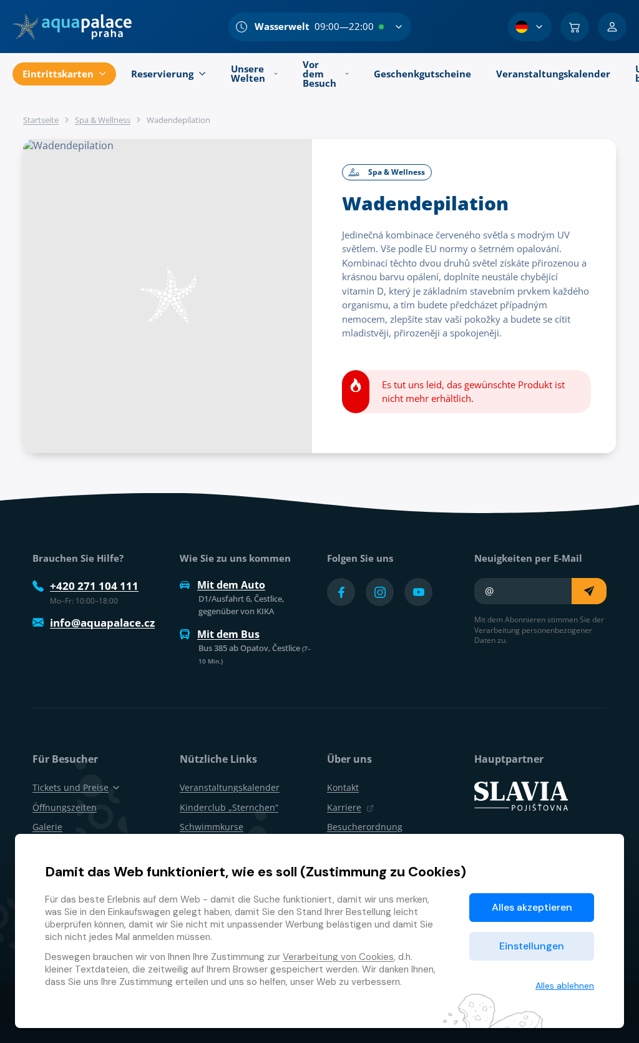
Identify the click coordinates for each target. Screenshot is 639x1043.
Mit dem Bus (228, 634)
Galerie (47, 827)
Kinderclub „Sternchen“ (229, 807)
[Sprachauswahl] (530, 26)
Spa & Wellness (102, 120)
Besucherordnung (364, 827)
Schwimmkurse (211, 827)
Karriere (344, 807)
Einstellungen (531, 945)
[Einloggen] (612, 26)
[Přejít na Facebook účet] (341, 592)
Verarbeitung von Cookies (338, 957)
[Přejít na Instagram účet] (380, 592)
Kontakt (343, 787)
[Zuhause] (72, 26)
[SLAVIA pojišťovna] (521, 795)
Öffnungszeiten (64, 807)
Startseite (41, 120)
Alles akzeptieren (532, 907)
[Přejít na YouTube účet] (418, 592)
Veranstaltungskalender (230, 787)
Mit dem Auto (231, 585)
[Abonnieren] (589, 591)
